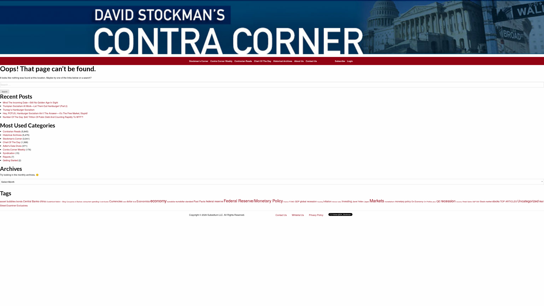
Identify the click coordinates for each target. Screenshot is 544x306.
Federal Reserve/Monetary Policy (253, 200)
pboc (434, 202)
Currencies (116, 201)
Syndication (9, 153)
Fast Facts (199, 201)
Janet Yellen (358, 201)
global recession (308, 201)
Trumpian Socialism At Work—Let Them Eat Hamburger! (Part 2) (35, 106)
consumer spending (91, 201)
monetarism (389, 201)
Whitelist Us (298, 215)
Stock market (486, 201)
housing (320, 201)
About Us (299, 61)
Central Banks (31, 201)
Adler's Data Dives (12, 145)
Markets (377, 200)
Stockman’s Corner (198, 61)
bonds (19, 201)
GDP (297, 201)
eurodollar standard (184, 201)
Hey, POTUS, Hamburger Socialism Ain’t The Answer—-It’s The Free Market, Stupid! (45, 113)
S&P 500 (475, 201)
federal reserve (214, 201)
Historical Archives (282, 61)
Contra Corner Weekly (221, 61)
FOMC (291, 201)
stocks (496, 201)
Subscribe (340, 61)
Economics (143, 201)
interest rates (336, 201)
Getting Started (10, 160)
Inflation (327, 201)
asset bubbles (8, 201)
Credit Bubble (104, 202)
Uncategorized (528, 201)
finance (286, 201)
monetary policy (403, 201)
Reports (7, 156)
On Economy (417, 201)
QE (438, 201)
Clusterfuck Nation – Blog (56, 201)
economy (158, 200)
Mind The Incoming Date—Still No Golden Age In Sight (30, 102)
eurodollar (171, 201)
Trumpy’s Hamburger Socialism (18, 109)
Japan (366, 201)
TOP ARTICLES (508, 201)
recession (448, 200)
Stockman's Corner (12, 138)
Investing (347, 201)
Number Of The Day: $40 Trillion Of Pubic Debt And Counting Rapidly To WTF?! (43, 117)
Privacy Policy (316, 215)
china (43, 201)
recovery (459, 202)
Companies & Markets (74, 201)
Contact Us (311, 61)
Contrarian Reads (243, 61)
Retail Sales (467, 201)
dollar (129, 201)
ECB (134, 201)
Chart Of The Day (262, 61)
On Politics (428, 201)
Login (350, 61)
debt (124, 202)
